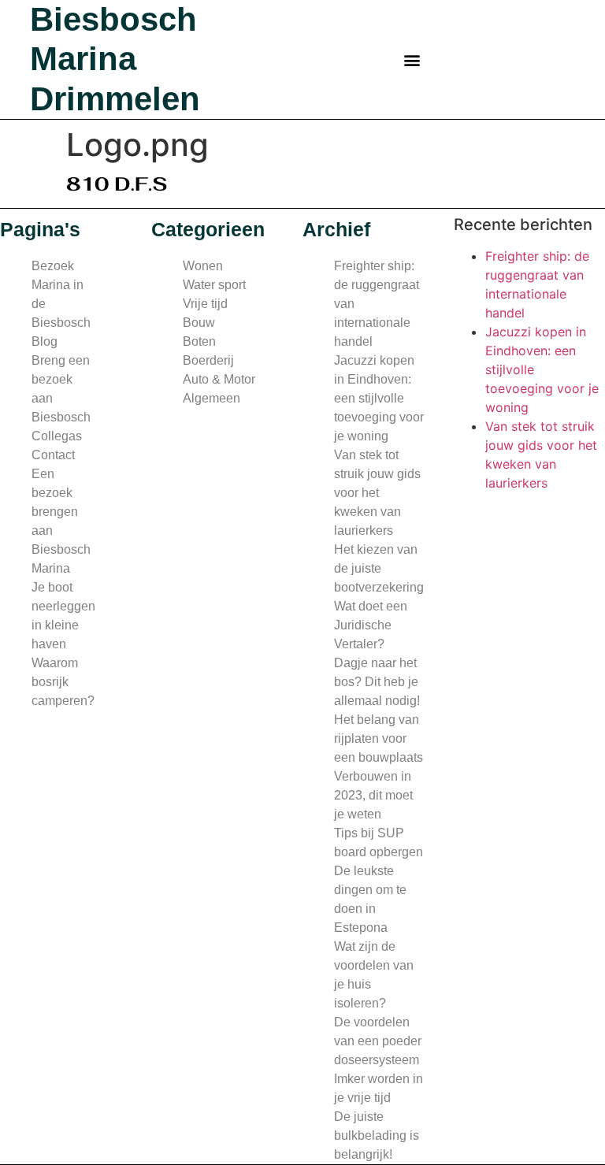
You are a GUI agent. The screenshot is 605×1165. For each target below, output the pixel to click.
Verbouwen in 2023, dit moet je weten (373, 795)
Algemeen (211, 398)
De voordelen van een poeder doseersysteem (377, 1041)
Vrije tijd (205, 303)
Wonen (203, 266)
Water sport (214, 284)
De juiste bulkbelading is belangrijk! (376, 1135)
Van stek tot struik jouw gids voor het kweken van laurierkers (377, 492)
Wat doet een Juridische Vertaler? (370, 625)
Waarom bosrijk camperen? (63, 681)
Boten (199, 341)
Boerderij (208, 360)
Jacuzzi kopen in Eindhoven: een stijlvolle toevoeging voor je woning (379, 398)
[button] (412, 59)
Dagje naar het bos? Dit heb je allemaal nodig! (377, 681)
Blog (45, 341)
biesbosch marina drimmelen (115, 59)
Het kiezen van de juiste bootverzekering (379, 568)
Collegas (57, 436)
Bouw (199, 322)
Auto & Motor (219, 379)
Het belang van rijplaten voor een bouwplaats (378, 738)
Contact (53, 455)
